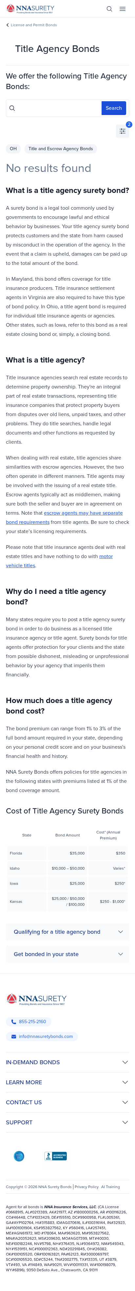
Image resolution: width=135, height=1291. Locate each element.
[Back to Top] (12, 1280)
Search (114, 108)
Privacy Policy (87, 1187)
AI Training (110, 1187)
